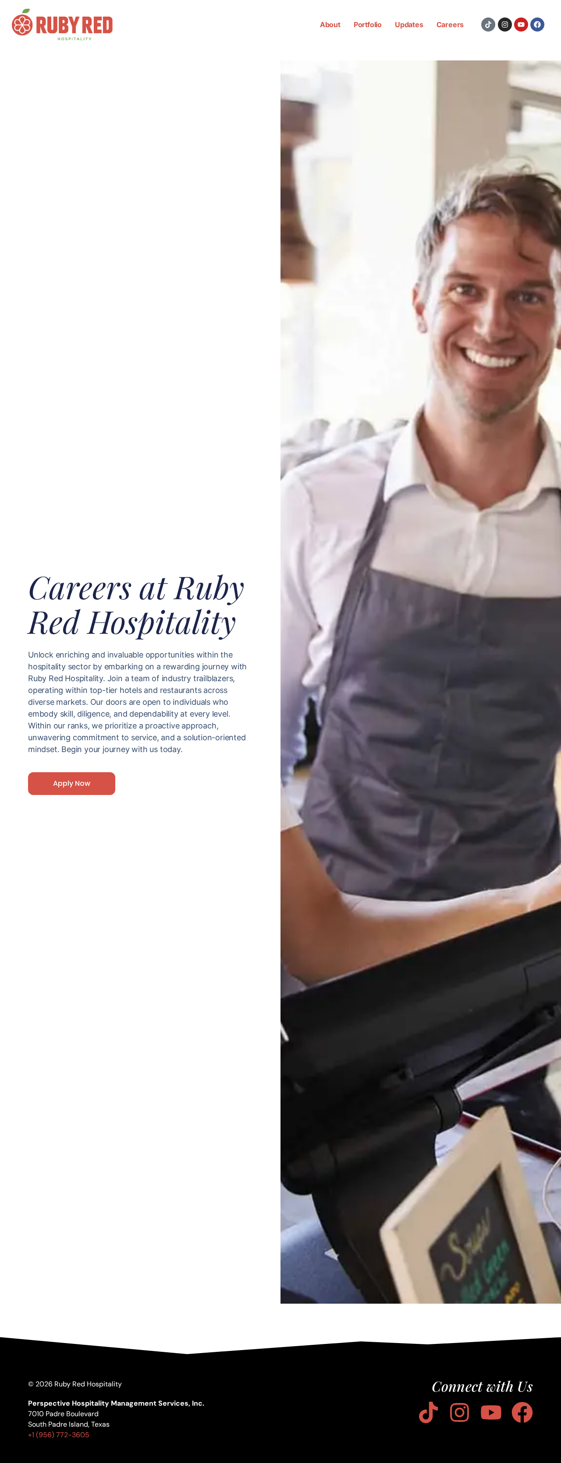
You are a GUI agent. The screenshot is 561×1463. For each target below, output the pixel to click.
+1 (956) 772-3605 (58, 1434)
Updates (409, 24)
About (330, 24)
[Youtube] (521, 25)
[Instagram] (505, 25)
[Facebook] (537, 25)
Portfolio (368, 24)
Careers (450, 24)
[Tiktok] (488, 25)
